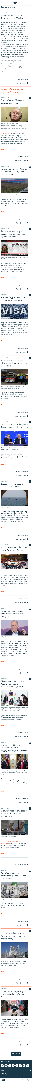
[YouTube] (15, 1080)
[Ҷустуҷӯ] (28, 1080)
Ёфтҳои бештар (16, 1054)
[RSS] (24, 1065)
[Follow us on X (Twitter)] (16, 1065)
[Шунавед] (8, 1080)
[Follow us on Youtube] (9, 1065)
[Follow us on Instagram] (13, 1065)
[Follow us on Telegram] (20, 1065)
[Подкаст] (27, 1065)
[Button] (22, 79)
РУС (22, 1080)
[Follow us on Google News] (2, 1065)
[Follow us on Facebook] (6, 1065)
